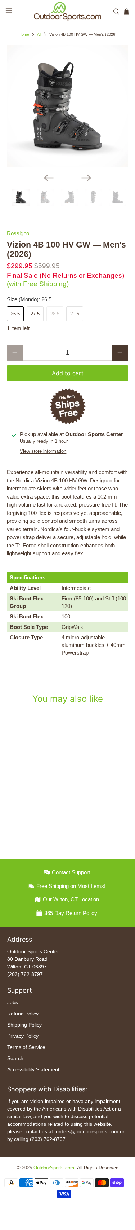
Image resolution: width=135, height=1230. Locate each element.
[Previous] (48, 177)
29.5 (74, 313)
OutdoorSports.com (53, 1167)
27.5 (35, 313)
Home (24, 34)
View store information (43, 451)
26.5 (15, 313)
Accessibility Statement (33, 1069)
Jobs (12, 1002)
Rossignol (18, 233)
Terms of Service (26, 1047)
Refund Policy (23, 1013)
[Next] (86, 177)
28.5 (54, 313)
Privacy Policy (23, 1036)
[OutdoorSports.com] (68, 11)
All (39, 34)
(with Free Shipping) (38, 284)
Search (15, 1058)
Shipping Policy (24, 1025)
